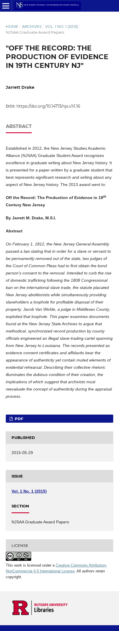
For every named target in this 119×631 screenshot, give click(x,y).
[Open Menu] (6, 6)
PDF (18, 418)
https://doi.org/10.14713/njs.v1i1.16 (48, 106)
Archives (32, 26)
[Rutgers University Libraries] (40, 613)
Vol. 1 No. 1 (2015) (61, 26)
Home (12, 26)
